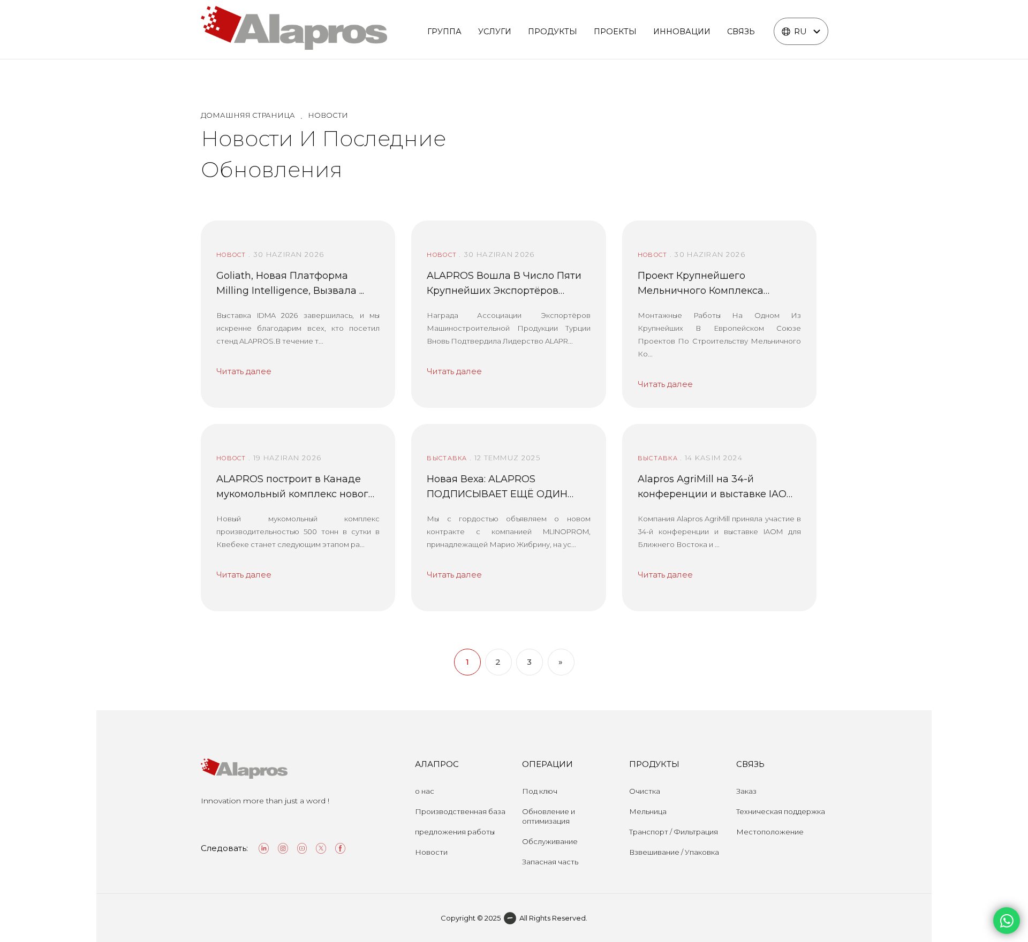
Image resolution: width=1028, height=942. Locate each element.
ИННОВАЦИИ (681, 31)
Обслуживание (550, 841)
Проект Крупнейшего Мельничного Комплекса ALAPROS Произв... (701, 284)
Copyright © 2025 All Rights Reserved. (514, 918)
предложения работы (455, 831)
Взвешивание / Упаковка (674, 852)
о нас (424, 791)
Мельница (648, 811)
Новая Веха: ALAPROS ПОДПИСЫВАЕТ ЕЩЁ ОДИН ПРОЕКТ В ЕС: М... (497, 487)
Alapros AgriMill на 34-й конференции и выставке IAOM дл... (717, 487)
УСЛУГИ (494, 31)
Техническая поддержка (780, 811)
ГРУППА (444, 31)
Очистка (644, 791)
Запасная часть (550, 861)
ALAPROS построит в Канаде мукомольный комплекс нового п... (295, 487)
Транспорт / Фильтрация (673, 831)
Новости (431, 852)
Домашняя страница (248, 115)
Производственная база (460, 811)
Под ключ (539, 791)
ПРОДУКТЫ (552, 31)
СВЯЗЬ (741, 31)
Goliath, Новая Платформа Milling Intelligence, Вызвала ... (290, 283)
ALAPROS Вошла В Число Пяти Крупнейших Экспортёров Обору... (504, 284)
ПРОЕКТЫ (615, 31)
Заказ (746, 791)
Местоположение (770, 831)
